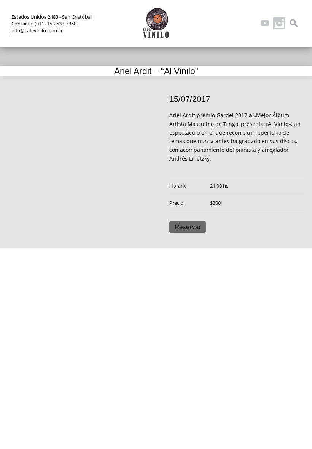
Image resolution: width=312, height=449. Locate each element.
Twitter (221, 23)
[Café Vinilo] (156, 23)
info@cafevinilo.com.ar (37, 30)
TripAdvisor (250, 23)
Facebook (236, 23)
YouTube (265, 23)
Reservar (188, 227)
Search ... (294, 23)
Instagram (279, 23)
